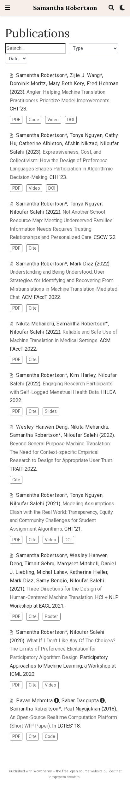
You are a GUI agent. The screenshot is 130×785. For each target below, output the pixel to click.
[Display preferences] (122, 8)
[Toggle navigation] (7, 7)
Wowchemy (42, 771)
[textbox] (35, 48)
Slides (51, 411)
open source (80, 771)
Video (53, 119)
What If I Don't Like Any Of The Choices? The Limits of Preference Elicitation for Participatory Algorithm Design (62, 649)
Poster (51, 616)
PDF (16, 119)
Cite (33, 248)
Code (34, 119)
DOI (70, 119)
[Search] (111, 8)
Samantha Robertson (65, 8)
